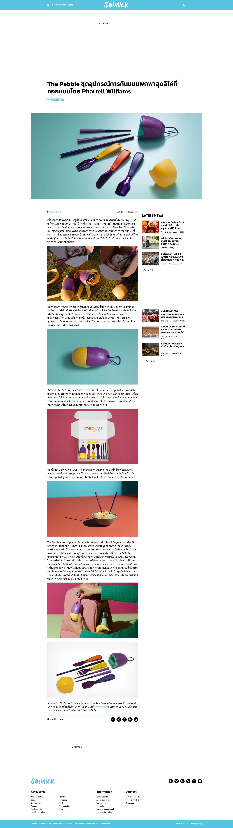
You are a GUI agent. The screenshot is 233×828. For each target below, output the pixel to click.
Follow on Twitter (132, 800)
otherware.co (101, 706)
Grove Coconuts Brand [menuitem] (105, 809)
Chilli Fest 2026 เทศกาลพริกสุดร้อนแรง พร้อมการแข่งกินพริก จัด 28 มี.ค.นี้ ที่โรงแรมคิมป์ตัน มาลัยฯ (173, 317)
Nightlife (62, 797)
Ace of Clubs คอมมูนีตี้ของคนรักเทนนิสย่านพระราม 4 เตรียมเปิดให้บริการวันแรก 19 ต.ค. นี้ (173, 331)
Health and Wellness (39, 812)
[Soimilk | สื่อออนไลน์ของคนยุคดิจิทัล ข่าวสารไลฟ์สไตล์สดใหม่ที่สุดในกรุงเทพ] (116, 4)
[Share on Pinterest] (124, 719)
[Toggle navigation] (48, 5)
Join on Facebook (132, 797)
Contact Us (130, 803)
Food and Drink (36, 809)
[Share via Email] (136, 719)
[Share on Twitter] (118, 719)
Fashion (34, 806)
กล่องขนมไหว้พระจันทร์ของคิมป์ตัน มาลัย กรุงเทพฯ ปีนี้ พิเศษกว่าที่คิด (172, 227)
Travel (61, 809)
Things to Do (64, 806)
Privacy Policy (196, 824)
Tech (61, 803)
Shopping (63, 800)
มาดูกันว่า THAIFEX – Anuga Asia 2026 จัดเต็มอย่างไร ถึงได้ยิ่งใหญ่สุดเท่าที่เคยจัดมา (173, 258)
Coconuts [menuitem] (100, 806)
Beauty (33, 800)
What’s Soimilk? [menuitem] (102, 797)
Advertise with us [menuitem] (103, 800)
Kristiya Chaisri (55, 212)
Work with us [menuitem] (101, 803)
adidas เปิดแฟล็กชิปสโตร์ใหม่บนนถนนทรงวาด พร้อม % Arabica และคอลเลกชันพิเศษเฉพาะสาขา (173, 244)
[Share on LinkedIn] (130, 719)
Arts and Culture (37, 797)
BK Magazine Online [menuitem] (104, 812)
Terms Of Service (181, 824)
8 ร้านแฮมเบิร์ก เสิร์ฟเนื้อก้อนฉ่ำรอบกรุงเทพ (172, 345)
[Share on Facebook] (113, 719)
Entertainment (36, 803)
